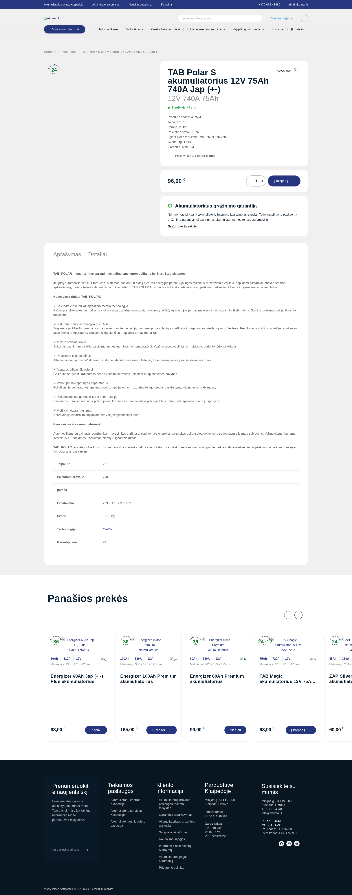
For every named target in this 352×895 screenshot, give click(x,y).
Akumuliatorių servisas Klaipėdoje (126, 812)
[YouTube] (297, 843)
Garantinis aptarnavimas (175, 814)
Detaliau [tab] (98, 254)
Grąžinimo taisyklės (182, 226)
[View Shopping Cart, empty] (304, 18)
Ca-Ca (107, 529)
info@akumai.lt (298, 4)
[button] (291, 18)
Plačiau (96, 730)
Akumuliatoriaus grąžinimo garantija (177, 823)
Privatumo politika (171, 867)
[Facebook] (281, 843)
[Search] (257, 18)
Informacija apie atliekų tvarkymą (175, 848)
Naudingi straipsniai (140, 4)
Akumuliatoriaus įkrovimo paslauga (128, 823)
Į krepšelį (281, 181)
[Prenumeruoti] (86, 850)
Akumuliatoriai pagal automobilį (173, 859)
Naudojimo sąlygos (172, 839)
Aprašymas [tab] (67, 254)
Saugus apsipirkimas (173, 832)
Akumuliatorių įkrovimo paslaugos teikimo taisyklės (174, 804)
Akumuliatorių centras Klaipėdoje (63, 4)
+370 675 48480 (269, 4)
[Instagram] (289, 843)
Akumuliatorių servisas (106, 4)
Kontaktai (166, 4)
